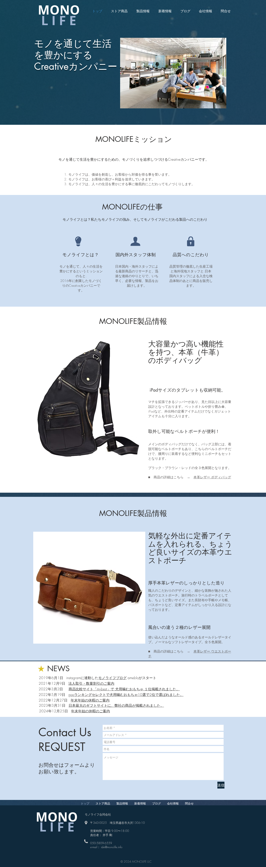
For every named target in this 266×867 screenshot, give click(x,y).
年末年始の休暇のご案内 (90, 700)
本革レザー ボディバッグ (212, 477)
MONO (59, 9)
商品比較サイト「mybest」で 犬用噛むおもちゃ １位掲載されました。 (124, 689)
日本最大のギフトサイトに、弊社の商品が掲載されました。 (116, 705)
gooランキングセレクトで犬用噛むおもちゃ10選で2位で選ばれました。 (125, 694)
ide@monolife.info (111, 847)
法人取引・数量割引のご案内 (91, 683)
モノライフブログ (112, 677)
